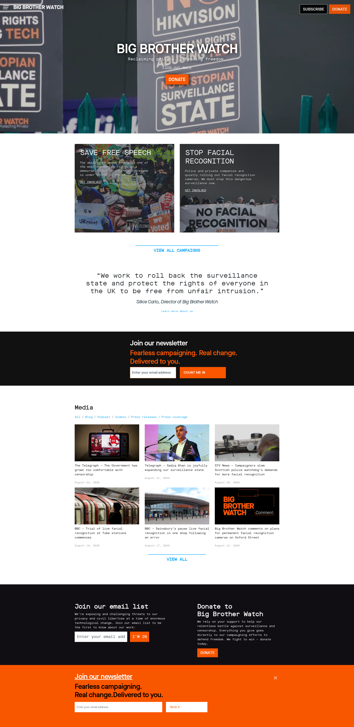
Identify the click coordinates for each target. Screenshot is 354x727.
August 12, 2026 (227, 545)
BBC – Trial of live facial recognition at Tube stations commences (100, 533)
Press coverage (174, 417)
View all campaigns (177, 250)
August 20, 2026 (227, 482)
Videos (120, 417)
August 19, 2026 (87, 545)
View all (177, 559)
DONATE (339, 9)
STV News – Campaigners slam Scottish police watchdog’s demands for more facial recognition (246, 470)
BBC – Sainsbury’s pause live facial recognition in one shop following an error (177, 533)
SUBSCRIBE (313, 9)
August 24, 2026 (87, 482)
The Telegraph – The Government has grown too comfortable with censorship (106, 470)
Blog (89, 417)
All (77, 417)
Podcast (103, 417)
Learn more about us (177, 311)
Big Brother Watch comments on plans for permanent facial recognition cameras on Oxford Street (247, 533)
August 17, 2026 (157, 545)
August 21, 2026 (157, 478)
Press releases (144, 417)
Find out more (177, 67)
